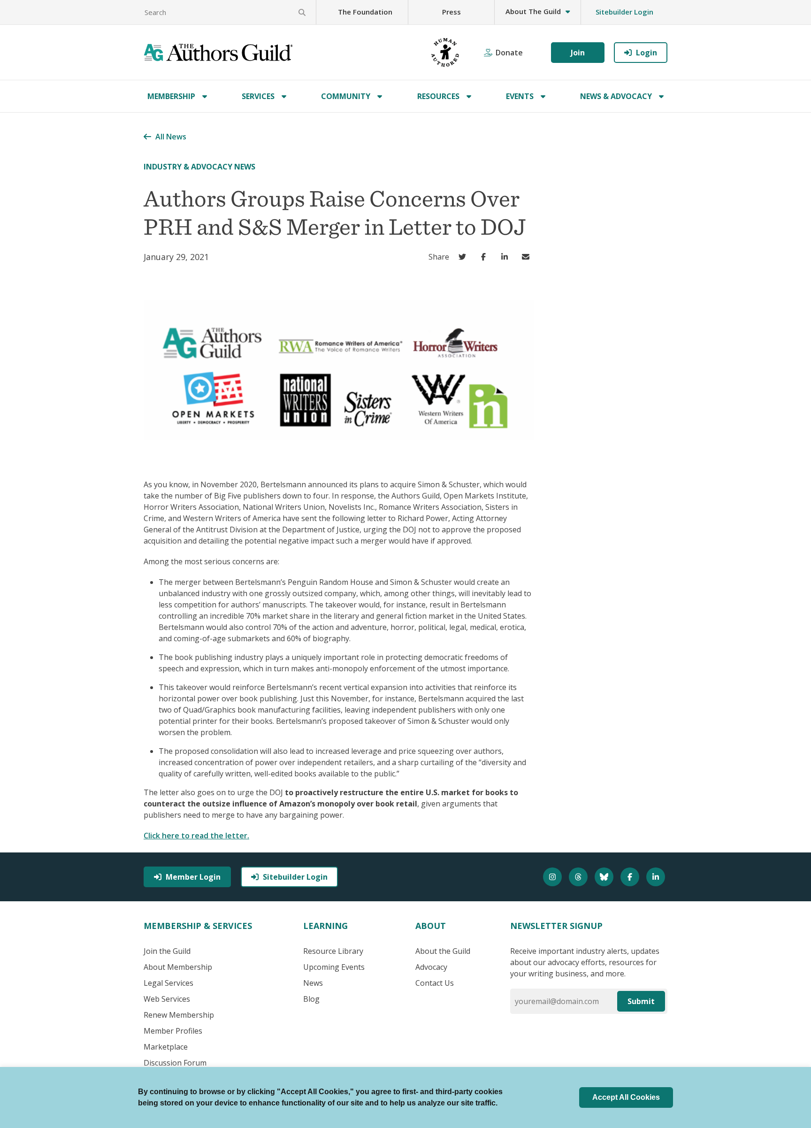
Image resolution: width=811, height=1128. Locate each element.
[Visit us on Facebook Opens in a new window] (631, 876)
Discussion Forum (175, 1063)
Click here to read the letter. (196, 835)
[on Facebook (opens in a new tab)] (485, 257)
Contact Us (434, 983)
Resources (438, 96)
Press (451, 11)
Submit (641, 1001)
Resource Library (333, 951)
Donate (509, 52)
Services (258, 96)
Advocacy (431, 967)
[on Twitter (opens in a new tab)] (464, 257)
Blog (311, 999)
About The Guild (533, 11)
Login (646, 52)
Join (578, 52)
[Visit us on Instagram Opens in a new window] (553, 876)
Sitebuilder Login (624, 11)
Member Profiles (173, 1031)
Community (345, 96)
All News (170, 136)
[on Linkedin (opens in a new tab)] (507, 257)
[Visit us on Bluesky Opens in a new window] (605, 876)
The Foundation (365, 11)
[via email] (528, 257)
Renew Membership (179, 1015)
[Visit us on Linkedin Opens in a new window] (656, 876)
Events (520, 96)
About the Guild (442, 951)
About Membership (178, 967)
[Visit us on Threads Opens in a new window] (579, 876)
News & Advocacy (616, 96)
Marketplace (166, 1047)
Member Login (193, 877)
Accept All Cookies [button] (626, 1097)
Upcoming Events (334, 967)
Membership (171, 96)
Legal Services (168, 983)
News (313, 983)
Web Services (167, 999)
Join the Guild (167, 951)
